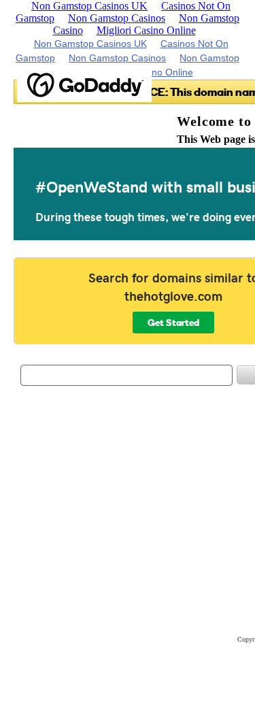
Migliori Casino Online (146, 30)
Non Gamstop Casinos (116, 18)
